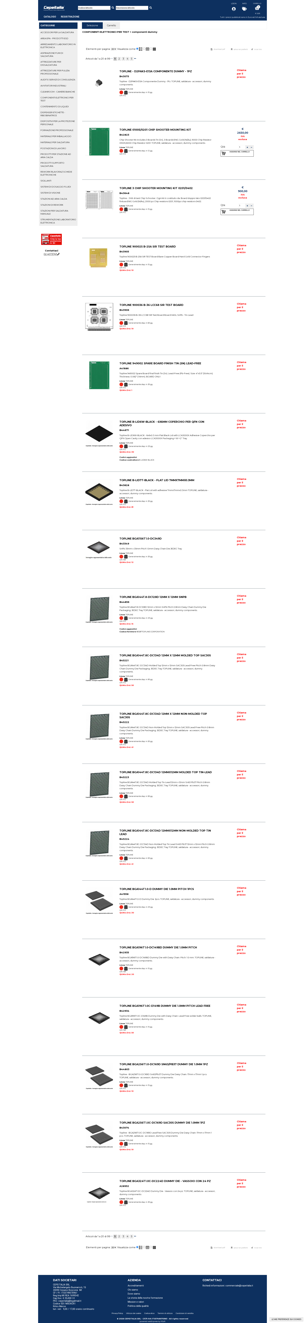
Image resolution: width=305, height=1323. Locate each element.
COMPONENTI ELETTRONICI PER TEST (57, 99)
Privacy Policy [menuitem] (117, 1313)
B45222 (124, 722)
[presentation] (92, 25)
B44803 (124, 1069)
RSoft (163, 1321)
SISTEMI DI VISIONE (50, 192)
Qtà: (223, 146)
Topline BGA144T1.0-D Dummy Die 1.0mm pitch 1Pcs (156, 889)
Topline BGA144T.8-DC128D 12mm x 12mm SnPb (152, 597)
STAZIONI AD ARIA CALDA (54, 199)
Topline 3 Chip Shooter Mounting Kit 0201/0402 (156, 188)
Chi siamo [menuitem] (133, 1289)
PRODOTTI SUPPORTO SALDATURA (52, 164)
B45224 (124, 839)
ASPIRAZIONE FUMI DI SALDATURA (52, 54)
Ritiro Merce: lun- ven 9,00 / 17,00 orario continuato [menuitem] (73, 1307)
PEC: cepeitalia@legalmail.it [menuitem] (67, 1301)
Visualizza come (126, 49)
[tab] (58, 32)
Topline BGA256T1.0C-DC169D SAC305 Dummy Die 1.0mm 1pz (162, 1122)
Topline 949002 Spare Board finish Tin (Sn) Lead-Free (160, 363)
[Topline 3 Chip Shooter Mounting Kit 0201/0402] (99, 200)
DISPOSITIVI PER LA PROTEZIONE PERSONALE (58, 122)
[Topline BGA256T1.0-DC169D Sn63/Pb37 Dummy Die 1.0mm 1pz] (99, 1076)
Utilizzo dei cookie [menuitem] (133, 1313)
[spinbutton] (242, 147)
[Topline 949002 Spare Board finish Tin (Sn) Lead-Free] (99, 375)
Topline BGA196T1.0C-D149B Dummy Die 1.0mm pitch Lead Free (164, 1005)
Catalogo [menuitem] (50, 16)
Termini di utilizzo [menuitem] (165, 1313)
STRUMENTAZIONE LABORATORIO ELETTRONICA (58, 221)
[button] (247, 147)
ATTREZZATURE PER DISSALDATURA (51, 63)
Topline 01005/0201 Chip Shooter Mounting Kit (155, 129)
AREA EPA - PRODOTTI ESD (54, 38)
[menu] (62, 15)
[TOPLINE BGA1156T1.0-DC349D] (99, 550)
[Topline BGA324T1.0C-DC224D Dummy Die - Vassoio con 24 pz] (99, 1193)
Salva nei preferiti (241, 49)
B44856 (124, 602)
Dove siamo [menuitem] (134, 1293)
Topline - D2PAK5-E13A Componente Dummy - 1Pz (155, 71)
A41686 (124, 368)
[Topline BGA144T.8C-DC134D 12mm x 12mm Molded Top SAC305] (99, 667)
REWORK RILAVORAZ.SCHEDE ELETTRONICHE (56, 173)
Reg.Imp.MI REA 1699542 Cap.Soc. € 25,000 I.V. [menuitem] (66, 1297)
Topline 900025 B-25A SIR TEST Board (147, 246)
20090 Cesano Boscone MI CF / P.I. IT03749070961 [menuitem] (67, 1291)
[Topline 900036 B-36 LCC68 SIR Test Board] (99, 317)
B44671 (124, 430)
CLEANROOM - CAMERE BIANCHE (58, 91)
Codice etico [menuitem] (149, 1313)
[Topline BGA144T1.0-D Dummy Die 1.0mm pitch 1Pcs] (99, 901)
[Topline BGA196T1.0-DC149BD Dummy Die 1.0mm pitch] (99, 959)
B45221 (124, 660)
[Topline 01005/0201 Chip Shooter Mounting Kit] (99, 142)
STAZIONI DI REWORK (52, 205)
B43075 (124, 76)
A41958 (124, 894)
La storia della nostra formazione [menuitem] (145, 1298)
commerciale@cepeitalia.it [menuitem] (239, 1285)
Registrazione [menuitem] (70, 16)
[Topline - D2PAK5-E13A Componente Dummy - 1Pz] (99, 83)
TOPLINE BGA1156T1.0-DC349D (140, 538)
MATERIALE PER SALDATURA (55, 142)
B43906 (124, 310)
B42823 (124, 134)
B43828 (124, 485)
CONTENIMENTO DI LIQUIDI (55, 106)
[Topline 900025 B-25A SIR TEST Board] (99, 258)
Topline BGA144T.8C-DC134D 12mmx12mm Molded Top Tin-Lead (165, 772)
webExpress (153, 1321)
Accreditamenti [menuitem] (136, 1285)
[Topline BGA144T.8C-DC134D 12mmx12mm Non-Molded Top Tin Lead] (99, 843)
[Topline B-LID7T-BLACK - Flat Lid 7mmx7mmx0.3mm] (99, 492)
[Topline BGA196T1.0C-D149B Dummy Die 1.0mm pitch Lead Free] (99, 1018)
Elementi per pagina (98, 49)
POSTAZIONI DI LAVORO (53, 148)
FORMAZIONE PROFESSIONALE (57, 130)
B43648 (124, 193)
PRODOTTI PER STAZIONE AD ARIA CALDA (56, 155)
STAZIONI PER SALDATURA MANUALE (54, 212)
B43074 (124, 1127)
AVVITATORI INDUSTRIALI (53, 85)
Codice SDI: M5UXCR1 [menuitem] (64, 1303)
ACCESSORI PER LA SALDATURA (57, 32)
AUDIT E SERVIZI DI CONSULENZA (58, 79)
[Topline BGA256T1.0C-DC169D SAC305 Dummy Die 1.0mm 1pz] (99, 1135)
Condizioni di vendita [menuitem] (184, 1313)
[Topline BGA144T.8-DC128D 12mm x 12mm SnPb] (99, 609)
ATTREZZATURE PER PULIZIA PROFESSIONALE (55, 72)
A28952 (124, 1186)
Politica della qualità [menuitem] (138, 1306)
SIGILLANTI (46, 180)
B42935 (124, 952)
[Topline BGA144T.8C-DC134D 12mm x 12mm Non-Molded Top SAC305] (99, 726)
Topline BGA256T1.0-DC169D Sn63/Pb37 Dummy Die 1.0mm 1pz (163, 1064)
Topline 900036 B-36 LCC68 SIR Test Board (151, 305)
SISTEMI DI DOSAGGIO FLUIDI (56, 186)
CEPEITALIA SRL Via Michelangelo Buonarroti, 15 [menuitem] (69, 1286)
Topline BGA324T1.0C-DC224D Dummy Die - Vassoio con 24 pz (165, 1181)
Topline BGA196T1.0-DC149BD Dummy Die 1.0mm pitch (158, 947)
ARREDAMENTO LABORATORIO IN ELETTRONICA (58, 46)
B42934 (124, 1010)
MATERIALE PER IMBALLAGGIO (56, 136)
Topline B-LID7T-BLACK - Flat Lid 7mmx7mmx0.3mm (156, 480)
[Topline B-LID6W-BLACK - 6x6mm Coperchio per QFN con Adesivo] (99, 434)
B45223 (124, 777)
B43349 (124, 543)
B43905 (124, 251)
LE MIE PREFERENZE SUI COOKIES (286, 1319)
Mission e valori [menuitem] (136, 1302)
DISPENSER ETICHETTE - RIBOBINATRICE (53, 114)
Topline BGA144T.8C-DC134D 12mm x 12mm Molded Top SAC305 (165, 655)
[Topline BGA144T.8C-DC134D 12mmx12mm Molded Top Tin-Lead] (99, 784)
